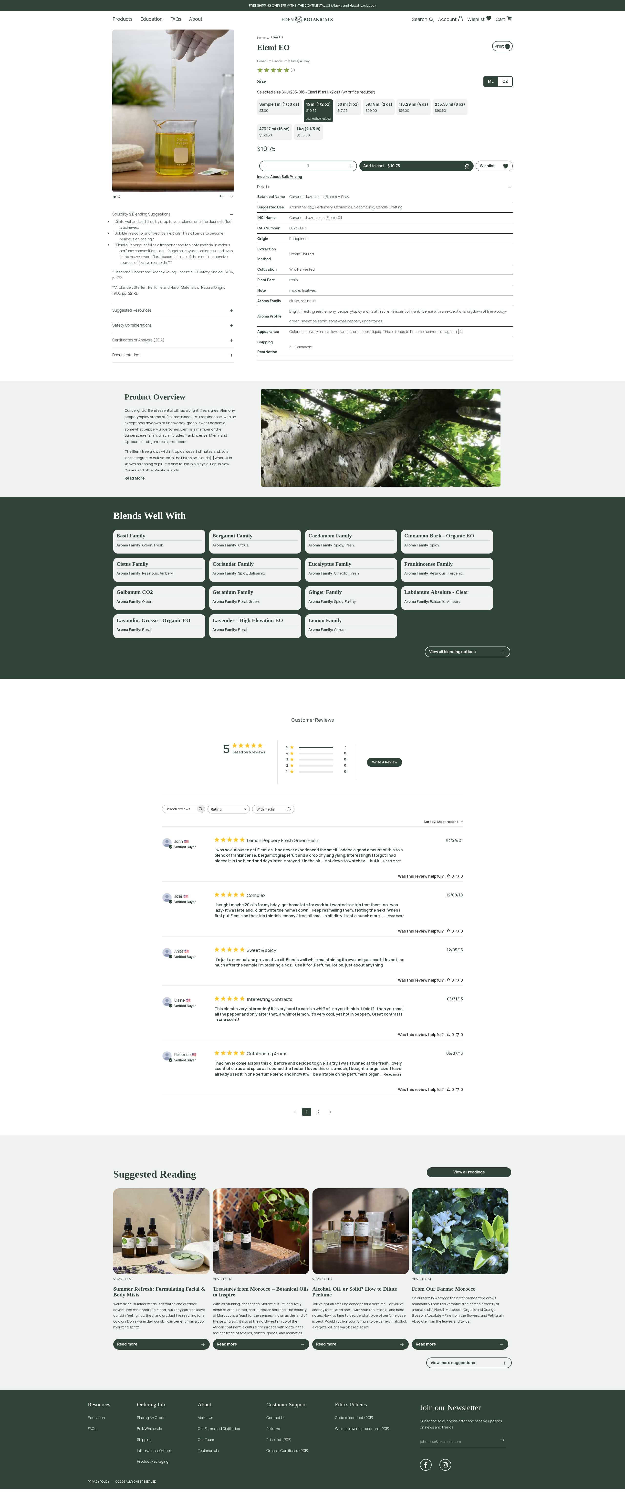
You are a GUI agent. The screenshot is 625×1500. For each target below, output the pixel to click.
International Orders (154, 1450)
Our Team (206, 1439)
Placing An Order (151, 1417)
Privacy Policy (98, 1481)
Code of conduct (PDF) (354, 1417)
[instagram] (445, 1464)
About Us (205, 1417)
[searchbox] (179, 809)
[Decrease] (263, 165)
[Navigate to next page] (330, 1112)
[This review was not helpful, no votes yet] (457, 876)
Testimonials (208, 1450)
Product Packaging (152, 1461)
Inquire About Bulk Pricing (279, 176)
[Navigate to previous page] (295, 1112)
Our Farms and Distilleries (219, 1428)
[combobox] (229, 809)
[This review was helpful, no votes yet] (448, 876)
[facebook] (425, 1464)
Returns (273, 1428)
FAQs (92, 1428)
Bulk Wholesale (149, 1428)
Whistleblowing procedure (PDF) (362, 1428)
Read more (392, 861)
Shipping (144, 1439)
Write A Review (384, 762)
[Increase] (349, 165)
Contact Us (275, 1417)
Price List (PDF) (279, 1439)
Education (96, 1417)
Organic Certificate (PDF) (287, 1450)
